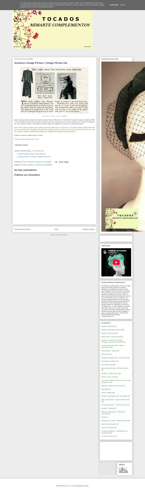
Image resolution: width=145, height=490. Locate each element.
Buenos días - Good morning (111, 337)
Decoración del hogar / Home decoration (115, 368)
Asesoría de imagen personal (111, 329)
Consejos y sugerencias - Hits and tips (114, 358)
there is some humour (108, 424)
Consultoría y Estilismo (109, 361)
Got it (123, 5)
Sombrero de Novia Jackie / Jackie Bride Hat (32, 154)
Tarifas (103, 417)
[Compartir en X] (64, 162)
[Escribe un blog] (62, 162)
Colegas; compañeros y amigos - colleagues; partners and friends (112, 341)
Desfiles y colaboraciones (109, 373)
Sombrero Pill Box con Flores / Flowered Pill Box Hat (34, 156)
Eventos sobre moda (108, 377)
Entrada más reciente (22, 229)
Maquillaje (104, 389)
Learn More (114, 5)
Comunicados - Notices (109, 351)
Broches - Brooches (108, 333)
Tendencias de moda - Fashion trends (114, 420)
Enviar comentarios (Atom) (59, 235)
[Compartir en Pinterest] (68, 162)
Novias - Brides (106, 392)
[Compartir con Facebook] (66, 162)
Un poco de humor (107, 436)
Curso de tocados (107, 364)
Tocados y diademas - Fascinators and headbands (36, 165)
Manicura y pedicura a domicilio (112, 385)
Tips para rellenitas (107, 427)
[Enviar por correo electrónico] (60, 162)
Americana (64, 116)
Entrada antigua (89, 229)
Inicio (56, 229)
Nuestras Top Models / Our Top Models (114, 396)
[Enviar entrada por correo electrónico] (55, 162)
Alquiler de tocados (107, 326)
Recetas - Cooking (107, 408)
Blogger (86, 486)
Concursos (105, 354)
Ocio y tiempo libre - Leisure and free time (115, 399)
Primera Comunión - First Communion (114, 405)
